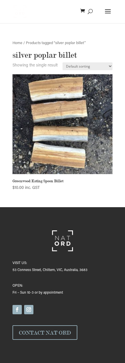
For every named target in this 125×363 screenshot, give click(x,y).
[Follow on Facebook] (17, 309)
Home (17, 43)
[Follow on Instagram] (28, 309)
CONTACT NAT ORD (45, 332)
